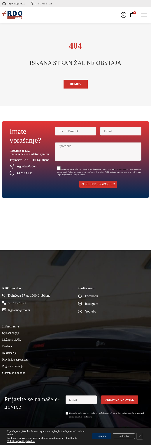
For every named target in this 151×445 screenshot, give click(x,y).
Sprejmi (102, 436)
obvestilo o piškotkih (83, 417)
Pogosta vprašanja (12, 366)
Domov (75, 84)
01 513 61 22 (45, 3)
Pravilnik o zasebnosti (15, 359)
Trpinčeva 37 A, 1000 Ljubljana (29, 160)
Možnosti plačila (11, 339)
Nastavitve (123, 436)
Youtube (90, 311)
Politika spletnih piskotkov (21, 441)
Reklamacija (9, 352)
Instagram (91, 303)
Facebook (91, 296)
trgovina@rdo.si (16, 3)
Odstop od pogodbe (13, 372)
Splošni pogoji (10, 332)
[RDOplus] (12, 15)
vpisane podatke (120, 169)
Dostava (7, 346)
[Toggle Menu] (144, 15)
